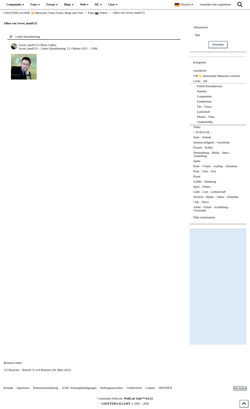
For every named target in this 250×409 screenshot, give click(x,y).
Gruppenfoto (204, 96)
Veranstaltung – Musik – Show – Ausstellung (212, 154)
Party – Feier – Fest (204, 171)
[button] (184, 4)
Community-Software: (125, 398)
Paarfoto (202, 91)
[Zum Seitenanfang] (244, 403)
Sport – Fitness (201, 186)
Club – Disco (201, 202)
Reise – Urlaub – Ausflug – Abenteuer (215, 166)
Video (196, 127)
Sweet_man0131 (28, 48)
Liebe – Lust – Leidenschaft (209, 191)
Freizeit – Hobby (203, 147)
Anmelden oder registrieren (215, 4)
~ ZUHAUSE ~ (202, 132)
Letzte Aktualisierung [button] (27, 36)
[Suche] (240, 4)
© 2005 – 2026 (125, 403)
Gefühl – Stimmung (204, 181)
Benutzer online (13, 362)
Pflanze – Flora (205, 116)
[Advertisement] (94, 117)
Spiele (196, 161)
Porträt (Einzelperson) (209, 86)
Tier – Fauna (204, 106)
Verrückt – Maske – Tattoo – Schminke (215, 196)
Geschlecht (199, 70)
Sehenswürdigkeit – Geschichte (211, 142)
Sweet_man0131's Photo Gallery (38, 45)
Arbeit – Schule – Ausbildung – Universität (211, 209)
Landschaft (203, 111)
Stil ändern (240, 388)
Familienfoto (204, 101)
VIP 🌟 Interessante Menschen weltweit (216, 75)
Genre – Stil (200, 81)
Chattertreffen (205, 122)
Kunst (196, 176)
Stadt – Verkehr (202, 137)
